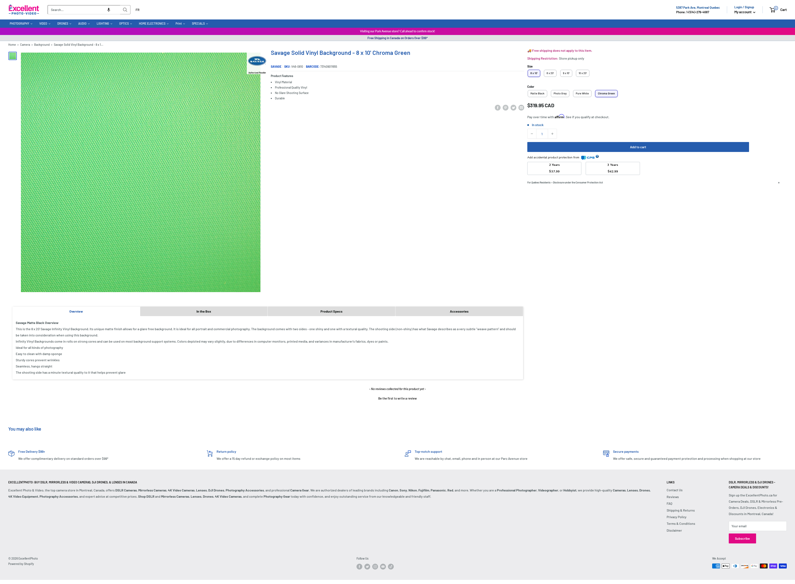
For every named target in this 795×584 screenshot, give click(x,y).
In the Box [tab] (203, 311)
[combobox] (84, 9)
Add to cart (638, 147)
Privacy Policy (677, 517)
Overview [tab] (76, 311)
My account (743, 12)
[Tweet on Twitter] (513, 107)
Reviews (673, 497)
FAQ (669, 503)
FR (138, 10)
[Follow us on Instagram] (375, 566)
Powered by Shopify (21, 564)
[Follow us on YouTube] (383, 566)
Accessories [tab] (459, 311)
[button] (109, 9)
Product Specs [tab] (331, 311)
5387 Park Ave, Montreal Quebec (698, 7)
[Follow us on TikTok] (391, 566)
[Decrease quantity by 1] (532, 133)
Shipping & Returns (681, 510)
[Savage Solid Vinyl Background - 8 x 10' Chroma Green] (12, 56)
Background (42, 44)
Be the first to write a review (397, 398)
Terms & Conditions (681, 523)
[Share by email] (521, 107)
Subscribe (742, 538)
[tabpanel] (267, 347)
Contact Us (675, 490)
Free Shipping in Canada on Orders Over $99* (397, 38)
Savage (276, 66)
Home (12, 44)
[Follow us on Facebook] (359, 566)
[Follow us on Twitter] (367, 566)
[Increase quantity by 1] (552, 133)
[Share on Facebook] (498, 107)
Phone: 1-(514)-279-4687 (692, 12)
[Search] (125, 9)
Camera (25, 44)
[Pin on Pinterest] (505, 107)
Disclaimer (674, 530)
